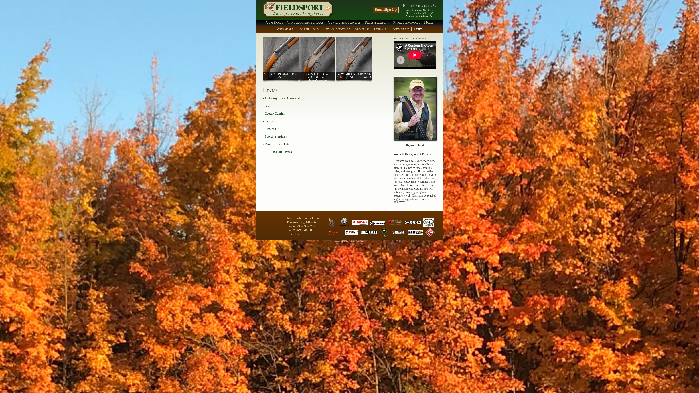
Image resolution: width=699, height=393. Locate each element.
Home (428, 23)
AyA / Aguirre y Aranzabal (282, 98)
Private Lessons (377, 23)
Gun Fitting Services (344, 23)
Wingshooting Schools (305, 23)
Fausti (269, 121)
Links (418, 29)
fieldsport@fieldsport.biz (420, 16)
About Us (361, 29)
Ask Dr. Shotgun (336, 29)
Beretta (269, 106)
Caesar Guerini (275, 113)
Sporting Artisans (276, 136)
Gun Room (274, 23)
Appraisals (285, 29)
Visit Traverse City (277, 144)
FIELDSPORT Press (278, 152)
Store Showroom (406, 23)
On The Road (308, 29)
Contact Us (399, 29)
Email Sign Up (386, 10)
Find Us (380, 29)
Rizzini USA (273, 129)
